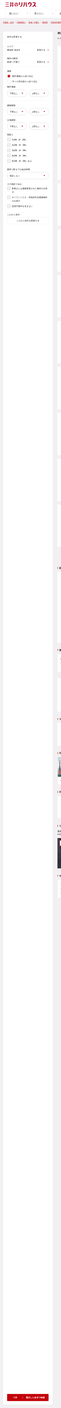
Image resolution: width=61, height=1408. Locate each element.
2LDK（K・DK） (20, 145)
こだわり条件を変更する (27, 220)
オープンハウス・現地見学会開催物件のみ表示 (29, 199)
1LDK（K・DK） (19, 139)
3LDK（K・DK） (20, 150)
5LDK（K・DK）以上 (22, 161)
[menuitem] (17, 13)
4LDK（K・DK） (20, 155)
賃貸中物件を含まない (22, 206)
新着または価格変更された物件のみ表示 (29, 190)
